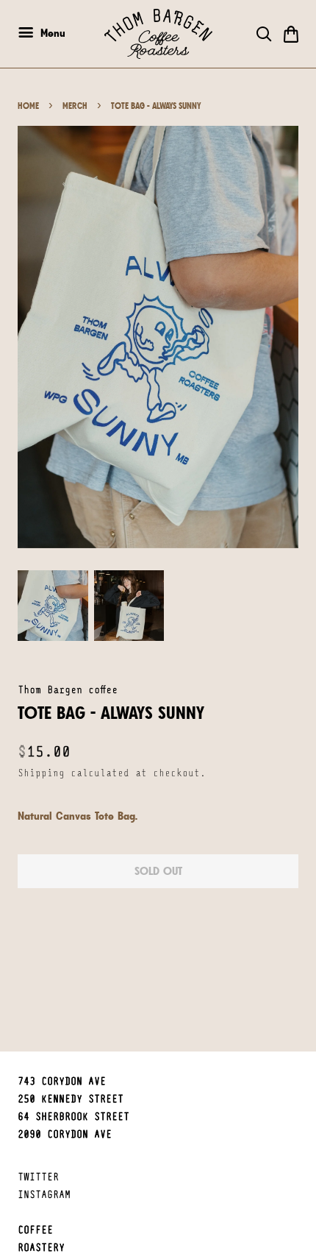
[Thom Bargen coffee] (158, 34)
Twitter (38, 1177)
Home (28, 106)
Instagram (44, 1195)
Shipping (41, 774)
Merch (74, 106)
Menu (51, 33)
